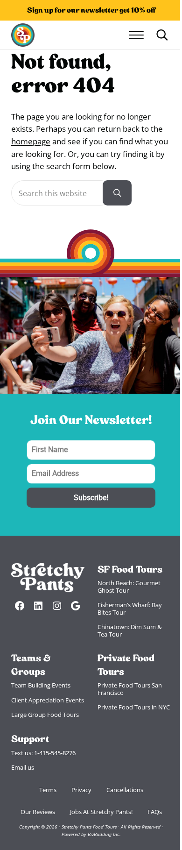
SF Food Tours (130, 569)
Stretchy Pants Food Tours (89, 827)
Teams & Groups (30, 665)
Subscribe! (91, 497)
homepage (30, 141)
